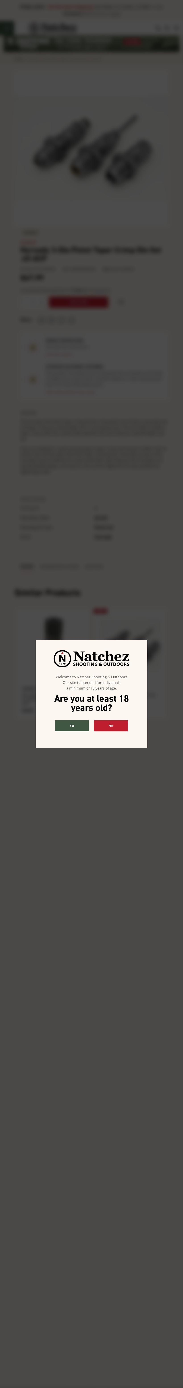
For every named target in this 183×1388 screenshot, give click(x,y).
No (111, 726)
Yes (72, 726)
